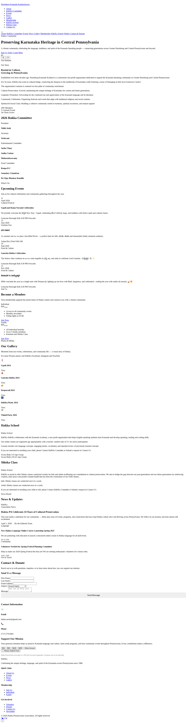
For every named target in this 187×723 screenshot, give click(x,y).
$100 (14, 648)
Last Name (5, 581)
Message (4, 591)
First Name (5, 578)
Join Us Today (7, 53)
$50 (8, 648)
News (8, 15)
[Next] (8, 57)
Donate (9, 707)
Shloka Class (11, 25)
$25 (3, 648)
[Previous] (3, 57)
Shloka (67, 34)
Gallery (9, 18)
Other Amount (30, 648)
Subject (4, 586)
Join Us (9, 690)
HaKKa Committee (14, 11)
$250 (20, 648)
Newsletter (10, 711)
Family (9, 695)
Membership (11, 20)
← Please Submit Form (10, 651)
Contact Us (10, 27)
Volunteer (10, 704)
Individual (10, 692)
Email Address (7, 583)
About (8, 9)
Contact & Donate (77, 34)
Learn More (18, 53)
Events (9, 13)
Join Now (5, 320)
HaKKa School (12, 22)
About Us (10, 673)
